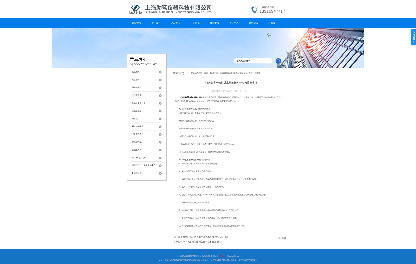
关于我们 (156, 23)
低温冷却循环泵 (138, 103)
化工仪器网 (216, 260)
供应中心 (234, 23)
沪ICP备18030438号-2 (248, 260)
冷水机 (135, 118)
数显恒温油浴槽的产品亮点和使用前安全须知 (205, 237)
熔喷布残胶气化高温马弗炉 (143, 165)
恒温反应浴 (137, 111)
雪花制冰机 (137, 142)
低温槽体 (136, 72)
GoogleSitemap (233, 256)
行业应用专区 (137, 134)
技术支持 (214, 23)
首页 (206, 73)
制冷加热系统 (137, 126)
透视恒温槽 (137, 95)
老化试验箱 (137, 173)
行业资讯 (195, 23)
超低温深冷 (137, 150)
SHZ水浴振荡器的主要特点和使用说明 (202, 241)
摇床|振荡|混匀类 (139, 157)
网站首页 (136, 23)
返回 (280, 238)
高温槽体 (136, 80)
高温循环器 (137, 87)
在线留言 (253, 23)
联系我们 (273, 23)
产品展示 (175, 23)
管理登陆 (226, 260)
